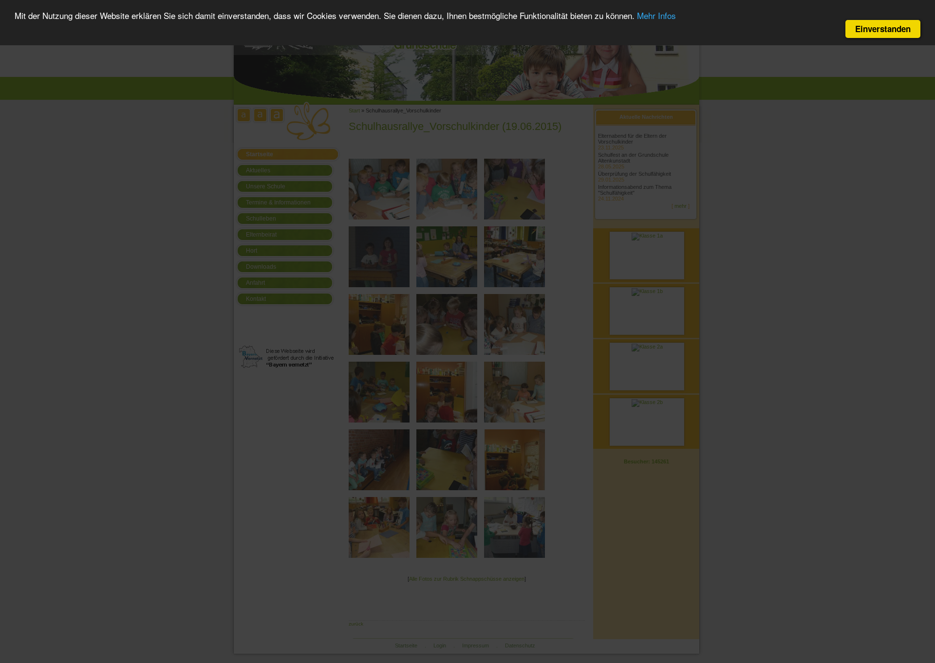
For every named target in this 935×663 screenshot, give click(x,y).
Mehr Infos (656, 16)
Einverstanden (883, 29)
